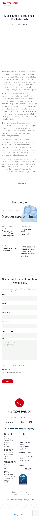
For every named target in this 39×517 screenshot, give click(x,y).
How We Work (24, 460)
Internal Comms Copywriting (25, 453)
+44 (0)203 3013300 (19, 411)
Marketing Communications (13, 363)
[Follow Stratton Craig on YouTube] (30, 422)
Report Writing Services (25, 443)
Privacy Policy (18, 372)
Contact (22, 463)
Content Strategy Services (26, 457)
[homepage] (10, 4)
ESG (20, 440)
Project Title (7, 331)
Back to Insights (19, 183)
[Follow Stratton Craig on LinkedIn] (22, 422)
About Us (22, 437)
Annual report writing (10, 210)
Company (5, 313)
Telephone (6, 322)
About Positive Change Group (25, 469)
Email (4, 303)
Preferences (24, 494)
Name (4, 294)
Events (21, 465)
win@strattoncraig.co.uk (19, 417)
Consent (5, 370)
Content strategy (27, 226)
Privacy (15, 492)
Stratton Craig (21, 25)
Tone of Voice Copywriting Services (24, 448)
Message (5, 338)
